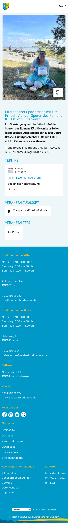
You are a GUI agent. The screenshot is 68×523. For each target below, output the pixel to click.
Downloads (8, 446)
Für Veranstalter (55, 478)
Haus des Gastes (55, 473)
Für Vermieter (11, 452)
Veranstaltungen (12, 441)
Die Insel (7, 435)
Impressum (9, 492)
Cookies (7, 482)
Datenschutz (10, 487)
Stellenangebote (12, 457)
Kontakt (50, 483)
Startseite (8, 430)
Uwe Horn (54, 516)
